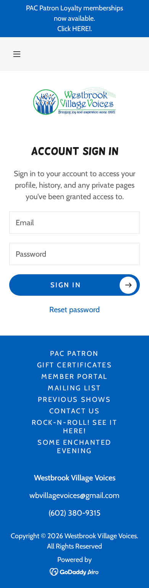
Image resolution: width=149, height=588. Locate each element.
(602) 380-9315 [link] (74, 513)
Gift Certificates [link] (74, 365)
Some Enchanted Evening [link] (74, 446)
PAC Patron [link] (74, 353)
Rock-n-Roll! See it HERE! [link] (75, 426)
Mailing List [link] (74, 388)
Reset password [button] (74, 309)
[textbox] (74, 222)
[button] (16, 54)
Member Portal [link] (74, 376)
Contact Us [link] (74, 411)
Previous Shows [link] (74, 399)
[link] (74, 101)
